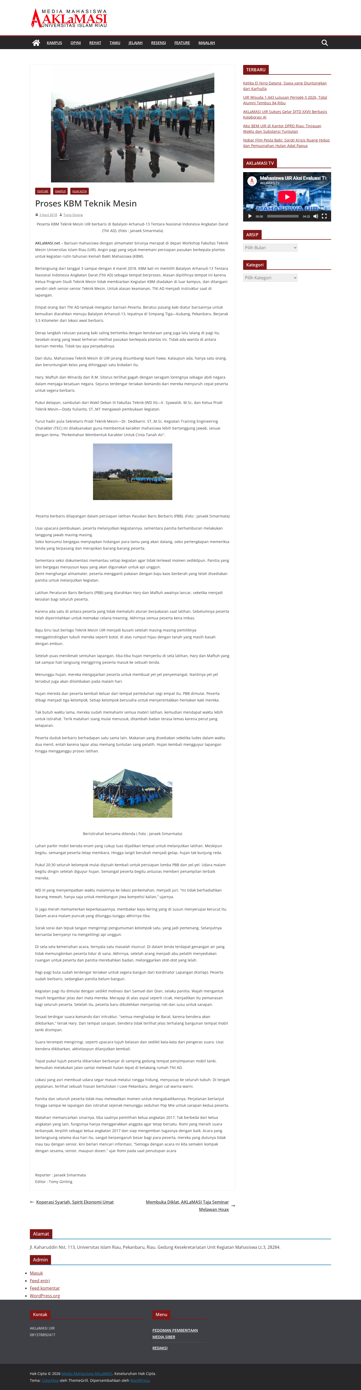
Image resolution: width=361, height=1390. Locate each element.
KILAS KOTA (79, 191)
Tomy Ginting (73, 215)
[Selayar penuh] (324, 216)
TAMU (115, 42)
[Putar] (250, 216)
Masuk (36, 1273)
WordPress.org (45, 1296)
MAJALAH (206, 42)
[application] (287, 197)
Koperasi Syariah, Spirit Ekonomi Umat (75, 1202)
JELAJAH (136, 42)
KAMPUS (54, 42)
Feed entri (40, 1281)
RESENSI (158, 42)
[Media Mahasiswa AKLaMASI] (36, 42)
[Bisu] (315, 216)
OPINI (76, 42)
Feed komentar (45, 1288)
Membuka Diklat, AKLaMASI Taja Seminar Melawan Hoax (187, 1206)
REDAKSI (160, 1347)
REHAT (95, 42)
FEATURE (182, 42)
